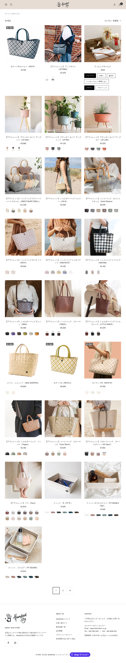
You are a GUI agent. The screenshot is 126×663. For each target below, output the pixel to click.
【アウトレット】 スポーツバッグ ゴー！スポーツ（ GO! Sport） (102, 442)
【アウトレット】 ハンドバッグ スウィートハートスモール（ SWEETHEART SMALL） (23, 199)
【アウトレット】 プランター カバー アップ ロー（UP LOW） (103, 138)
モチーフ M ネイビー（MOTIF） (23, 66)
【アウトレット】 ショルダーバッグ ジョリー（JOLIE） (63, 199)
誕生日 (111, 75)
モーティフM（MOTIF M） (102, 383)
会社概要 (59, 631)
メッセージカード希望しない (96, 80)
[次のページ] (69, 590)
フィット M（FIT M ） (63, 503)
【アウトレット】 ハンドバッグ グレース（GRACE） (63, 322)
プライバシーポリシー (64, 635)
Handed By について (63, 619)
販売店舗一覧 (61, 627)
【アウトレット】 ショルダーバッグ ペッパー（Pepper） (23, 442)
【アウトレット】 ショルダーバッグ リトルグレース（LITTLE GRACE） (103, 322)
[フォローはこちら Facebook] (8, 642)
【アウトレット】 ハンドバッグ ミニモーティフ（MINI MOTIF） (63, 261)
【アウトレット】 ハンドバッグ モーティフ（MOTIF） (23, 261)
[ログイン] (114, 5)
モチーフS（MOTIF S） (63, 383)
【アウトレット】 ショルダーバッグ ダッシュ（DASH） (23, 322)
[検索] (11, 4)
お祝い (101, 75)
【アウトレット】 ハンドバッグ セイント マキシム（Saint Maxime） (102, 199)
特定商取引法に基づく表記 (65, 639)
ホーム (7, 14)
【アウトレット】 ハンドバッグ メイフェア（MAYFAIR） (103, 261)
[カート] (120, 4)
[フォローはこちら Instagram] (15, 642)
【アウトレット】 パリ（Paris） (23, 503)
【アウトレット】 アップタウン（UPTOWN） (63, 67)
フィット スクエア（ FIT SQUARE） (23, 567)
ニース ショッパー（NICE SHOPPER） (23, 383)
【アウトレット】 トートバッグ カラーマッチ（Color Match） (63, 442)
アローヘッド (102, 87)
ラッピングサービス (102, 66)
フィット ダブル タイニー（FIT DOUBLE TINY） (102, 504)
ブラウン (89, 87)
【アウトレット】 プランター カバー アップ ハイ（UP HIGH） (23, 138)
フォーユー (90, 75)
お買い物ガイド (61, 623)
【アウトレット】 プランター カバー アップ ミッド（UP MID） (63, 138)
